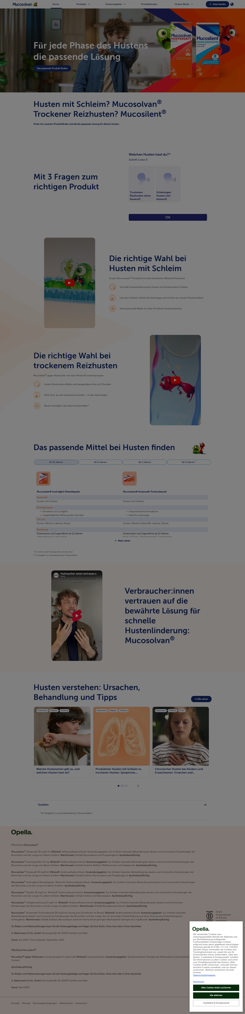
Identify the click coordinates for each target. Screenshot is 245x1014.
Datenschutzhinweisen (204, 975)
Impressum (198, 981)
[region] (216, 966)
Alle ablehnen (216, 995)
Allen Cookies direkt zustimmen (216, 988)
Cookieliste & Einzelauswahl (216, 1003)
